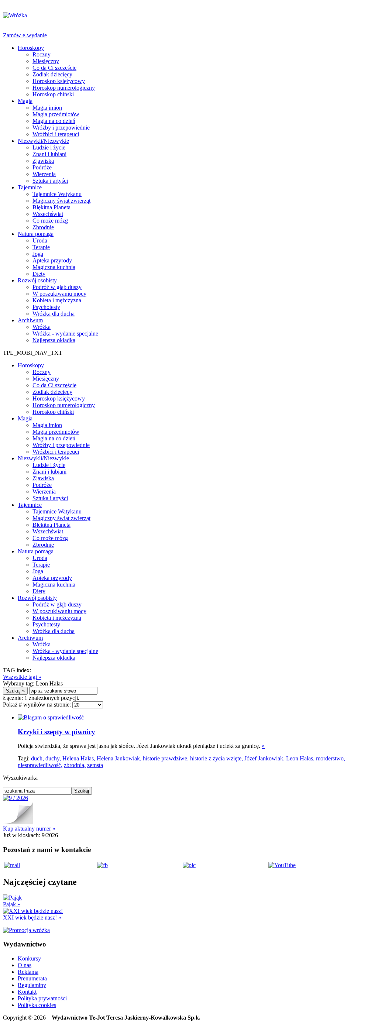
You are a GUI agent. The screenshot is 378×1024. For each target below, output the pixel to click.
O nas (24, 965)
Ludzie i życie (48, 147)
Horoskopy (31, 48)
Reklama (28, 972)
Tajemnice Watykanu (57, 194)
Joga (37, 254)
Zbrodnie (43, 227)
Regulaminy (32, 985)
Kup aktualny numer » (29, 828)
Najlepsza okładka (53, 340)
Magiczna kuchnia (53, 267)
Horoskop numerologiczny (63, 88)
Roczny (41, 54)
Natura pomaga (36, 234)
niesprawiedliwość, (40, 765)
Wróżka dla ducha (53, 313)
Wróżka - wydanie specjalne (65, 333)
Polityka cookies (37, 1005)
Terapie (41, 247)
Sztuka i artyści (50, 181)
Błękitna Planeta (51, 207)
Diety (38, 274)
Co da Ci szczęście (54, 68)
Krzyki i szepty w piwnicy (56, 732)
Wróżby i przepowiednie (61, 127)
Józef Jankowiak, (264, 758)
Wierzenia (44, 174)
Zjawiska (43, 161)
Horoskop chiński (53, 94)
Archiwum (30, 320)
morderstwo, (330, 758)
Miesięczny (45, 61)
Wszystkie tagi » (22, 677)
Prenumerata (32, 978)
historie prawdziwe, (166, 758)
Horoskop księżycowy (58, 81)
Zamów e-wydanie (25, 35)
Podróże (42, 167)
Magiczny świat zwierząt (61, 200)
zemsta (95, 765)
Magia (25, 101)
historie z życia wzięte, (216, 758)
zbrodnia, (75, 765)
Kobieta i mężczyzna (56, 300)
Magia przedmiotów (55, 114)
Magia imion (47, 107)
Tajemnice (30, 187)
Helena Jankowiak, (119, 758)
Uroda (39, 240)
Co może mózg (50, 220)
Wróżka (41, 327)
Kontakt (27, 992)
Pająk (11, 904)
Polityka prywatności (42, 998)
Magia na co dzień (53, 121)
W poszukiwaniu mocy (59, 294)
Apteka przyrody (52, 260)
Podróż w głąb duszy (57, 287)
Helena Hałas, (78, 758)
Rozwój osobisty (37, 280)
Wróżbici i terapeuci (55, 134)
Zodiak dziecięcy (52, 74)
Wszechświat (47, 214)
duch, (37, 758)
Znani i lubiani (49, 154)
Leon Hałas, (300, 758)
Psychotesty (46, 307)
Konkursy (29, 958)
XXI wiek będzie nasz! (32, 917)
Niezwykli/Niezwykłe (43, 141)
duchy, (53, 758)
